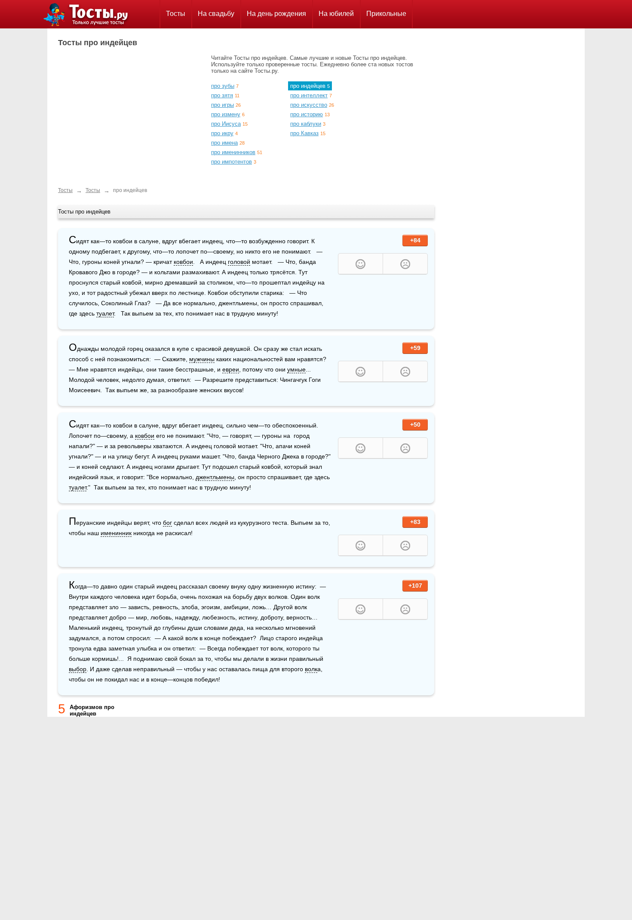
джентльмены (215, 477)
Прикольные (386, 13)
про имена (224, 142)
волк (311, 669)
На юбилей (336, 13)
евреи (230, 369)
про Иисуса (226, 124)
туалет (105, 313)
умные (296, 369)
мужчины (202, 359)
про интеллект (309, 95)
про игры (222, 105)
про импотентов (231, 161)
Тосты (175, 13)
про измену (225, 114)
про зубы (222, 86)
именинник (116, 533)
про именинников (233, 152)
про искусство (308, 105)
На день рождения (276, 13)
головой (239, 261)
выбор (77, 669)
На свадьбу (216, 13)
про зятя (222, 95)
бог (167, 522)
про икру (222, 133)
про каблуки (305, 124)
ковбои (183, 261)
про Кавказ (304, 133)
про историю (306, 114)
